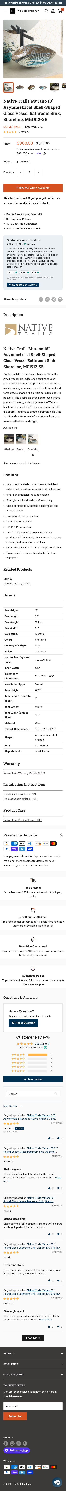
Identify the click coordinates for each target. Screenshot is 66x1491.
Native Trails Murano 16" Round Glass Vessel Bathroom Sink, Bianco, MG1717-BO (29, 1201)
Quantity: (9, 172)
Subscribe (14, 1416)
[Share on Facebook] (41, 299)
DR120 (9, 583)
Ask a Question (25, 1022)
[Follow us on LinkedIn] (25, 1443)
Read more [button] (45, 1319)
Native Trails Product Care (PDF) (22, 820)
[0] (60, 11)
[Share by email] (60, 299)
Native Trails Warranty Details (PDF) (24, 773)
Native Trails (11, 126)
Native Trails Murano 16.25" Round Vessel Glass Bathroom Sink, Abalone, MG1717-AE (30, 1152)
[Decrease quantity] (20, 172)
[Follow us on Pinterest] (18, 1443)
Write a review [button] (33, 1079)
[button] (18, 1055)
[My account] (53, 11)
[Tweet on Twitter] (53, 299)
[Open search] (46, 11)
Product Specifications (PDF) (20, 798)
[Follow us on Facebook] (5, 1443)
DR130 (17, 583)
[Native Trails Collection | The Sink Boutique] (28, 322)
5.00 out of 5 (41, 1043)
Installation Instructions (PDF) (20, 794)
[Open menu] (5, 11)
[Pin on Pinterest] (47, 299)
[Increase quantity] (38, 172)
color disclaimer (30, 463)
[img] (11, 1123)
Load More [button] (33, 1338)
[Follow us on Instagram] (12, 1443)
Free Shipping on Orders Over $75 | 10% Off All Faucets (33, 2)
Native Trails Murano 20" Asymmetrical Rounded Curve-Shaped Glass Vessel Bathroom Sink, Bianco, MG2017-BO (29, 1119)
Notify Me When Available (33, 188)
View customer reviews (23, 284)
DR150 (26, 583)
